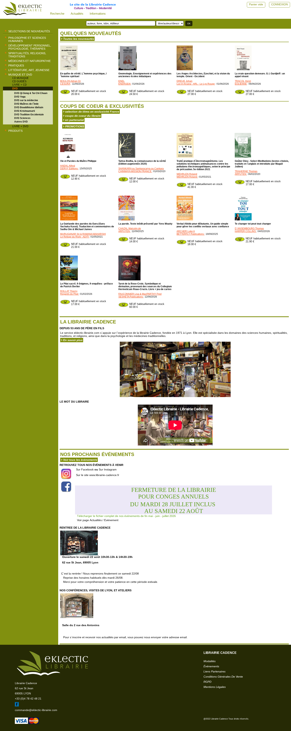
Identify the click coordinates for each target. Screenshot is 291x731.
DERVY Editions (69, 168)
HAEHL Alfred (67, 165)
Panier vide (256, 4)
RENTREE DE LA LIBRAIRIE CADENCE (85, 527)
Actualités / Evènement (104, 520)
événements (211, 666)
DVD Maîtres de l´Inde (26, 103)
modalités (210, 661)
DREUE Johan (184, 81)
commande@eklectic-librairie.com (36, 710)
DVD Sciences (22, 118)
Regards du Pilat (69, 294)
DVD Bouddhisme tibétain (28, 107)
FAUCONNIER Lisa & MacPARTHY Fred (140, 294)
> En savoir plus (72, 340)
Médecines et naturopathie (29, 61)
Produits (15, 130)
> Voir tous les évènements (79, 459)
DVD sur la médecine (26, 100)
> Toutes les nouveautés (77, 38)
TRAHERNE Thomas (246, 171)
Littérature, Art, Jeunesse (28, 70)
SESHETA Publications (131, 296)
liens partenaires (214, 671)
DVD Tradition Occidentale (29, 114)
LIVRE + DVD (20, 126)
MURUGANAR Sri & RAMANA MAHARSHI (83, 234)
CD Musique (20, 78)
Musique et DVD (20, 74)
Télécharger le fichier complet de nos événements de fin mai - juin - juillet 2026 (126, 516)
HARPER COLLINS (245, 231)
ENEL (121, 81)
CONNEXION (279, 4)
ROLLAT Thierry (68, 291)
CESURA (65, 83)
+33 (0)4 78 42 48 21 (28, 698)
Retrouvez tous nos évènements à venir (91, 464)
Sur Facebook (85, 469)
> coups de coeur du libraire (82, 115)
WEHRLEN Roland (187, 174)
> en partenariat (73, 119)
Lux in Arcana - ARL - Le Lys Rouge (196, 83)
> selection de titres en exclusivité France (91, 111)
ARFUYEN (241, 174)
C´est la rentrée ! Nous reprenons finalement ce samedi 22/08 (109, 577)
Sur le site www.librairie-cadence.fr (97, 475)
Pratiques (16, 65)
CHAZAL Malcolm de (129, 228)
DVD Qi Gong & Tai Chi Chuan (30, 93)
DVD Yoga (20, 96)
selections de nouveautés (29, 31)
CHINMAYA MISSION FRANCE (135, 171)
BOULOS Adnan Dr (70, 81)
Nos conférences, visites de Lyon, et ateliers (95, 590)
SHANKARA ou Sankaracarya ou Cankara (141, 168)
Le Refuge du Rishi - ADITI (74, 236)
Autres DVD (21, 121)
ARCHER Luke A (186, 231)
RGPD (207, 681)
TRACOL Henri (243, 81)
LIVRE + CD (19, 84)
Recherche (57, 13)
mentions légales (215, 686)
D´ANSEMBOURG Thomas (249, 228)
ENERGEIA (124, 83)
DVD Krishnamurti (24, 111)
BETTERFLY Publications (190, 234)
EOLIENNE (241, 83)
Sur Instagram (108, 469)
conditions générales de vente (223, 676)
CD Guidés (19, 81)
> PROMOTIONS (73, 126)
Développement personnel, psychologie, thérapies (29, 47)
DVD (15, 88)
